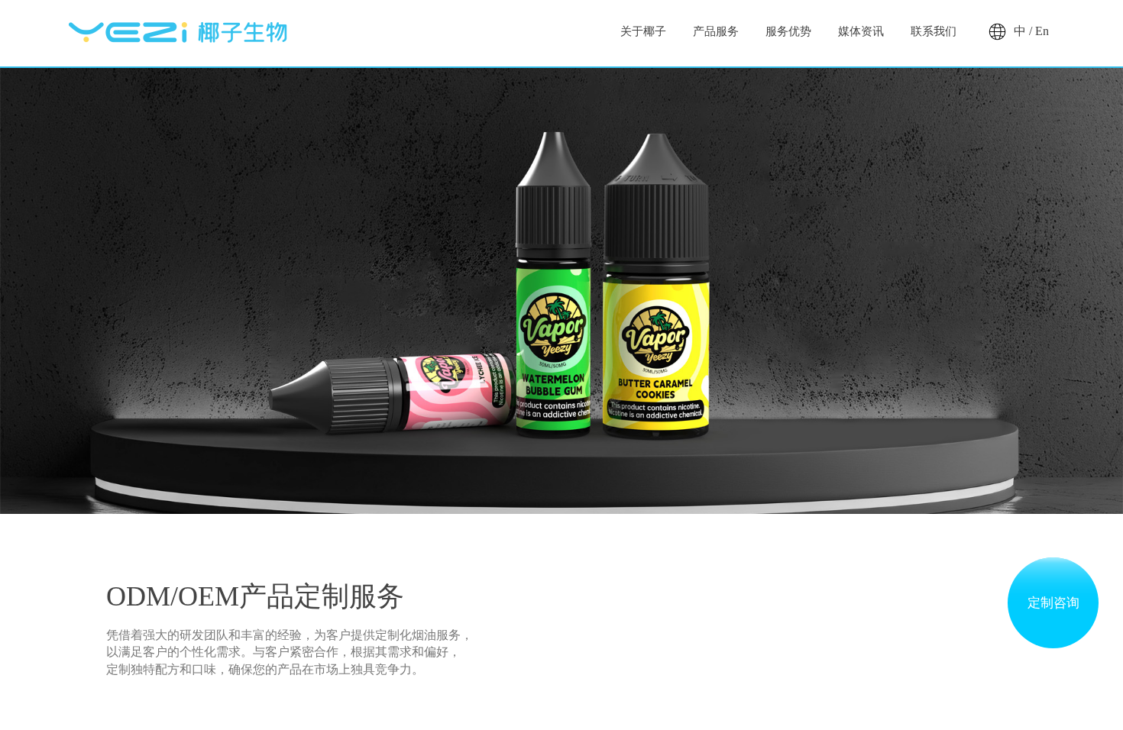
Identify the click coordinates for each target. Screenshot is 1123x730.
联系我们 (933, 31)
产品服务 (716, 31)
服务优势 (788, 31)
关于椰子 (643, 31)
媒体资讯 (861, 31)
